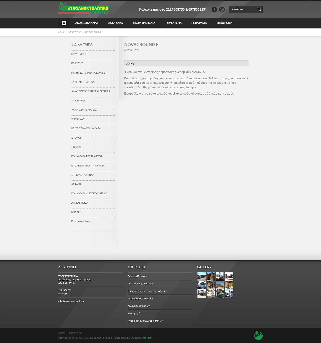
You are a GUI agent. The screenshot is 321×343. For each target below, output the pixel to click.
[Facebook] (214, 9)
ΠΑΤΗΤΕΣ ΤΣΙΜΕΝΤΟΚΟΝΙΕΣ (88, 72)
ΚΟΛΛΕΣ (76, 212)
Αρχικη (62, 32)
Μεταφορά (134, 313)
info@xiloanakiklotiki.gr (71, 301)
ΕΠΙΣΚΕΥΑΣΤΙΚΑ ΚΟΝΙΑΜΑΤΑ (88, 165)
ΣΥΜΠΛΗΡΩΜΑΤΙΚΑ (83, 81)
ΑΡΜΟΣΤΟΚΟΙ (75, 32)
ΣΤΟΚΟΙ (76, 137)
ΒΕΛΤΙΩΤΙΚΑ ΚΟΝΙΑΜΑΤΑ (86, 128)
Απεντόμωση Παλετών (140, 283)
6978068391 (197, 9)
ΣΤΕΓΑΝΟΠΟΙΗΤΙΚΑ (82, 174)
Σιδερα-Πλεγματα (144, 22)
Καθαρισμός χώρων (139, 306)
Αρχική (61, 333)
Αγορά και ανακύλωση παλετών (145, 320)
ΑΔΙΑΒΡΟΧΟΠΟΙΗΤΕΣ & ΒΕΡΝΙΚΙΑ (90, 91)
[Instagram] (222, 9)
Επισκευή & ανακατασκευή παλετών (147, 291)
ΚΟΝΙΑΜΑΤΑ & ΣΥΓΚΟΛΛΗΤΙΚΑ (89, 193)
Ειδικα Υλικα (115, 22)
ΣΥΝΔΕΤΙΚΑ (78, 100)
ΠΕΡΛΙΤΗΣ (77, 63)
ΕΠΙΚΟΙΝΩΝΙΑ (224, 22)
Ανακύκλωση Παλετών (140, 298)
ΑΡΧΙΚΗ (64, 23)
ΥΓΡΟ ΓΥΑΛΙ (78, 119)
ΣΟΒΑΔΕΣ (77, 146)
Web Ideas (147, 338)
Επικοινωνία (75, 333)
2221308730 (175, 9)
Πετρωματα (199, 22)
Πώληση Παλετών (137, 276)
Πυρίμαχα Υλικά (80, 221)
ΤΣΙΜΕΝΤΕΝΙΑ (173, 22)
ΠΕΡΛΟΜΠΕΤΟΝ (80, 54)
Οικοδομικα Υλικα (86, 22)
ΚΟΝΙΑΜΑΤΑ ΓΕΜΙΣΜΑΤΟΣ (87, 156)
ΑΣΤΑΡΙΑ (76, 184)
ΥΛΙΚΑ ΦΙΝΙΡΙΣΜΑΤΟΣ (84, 109)
